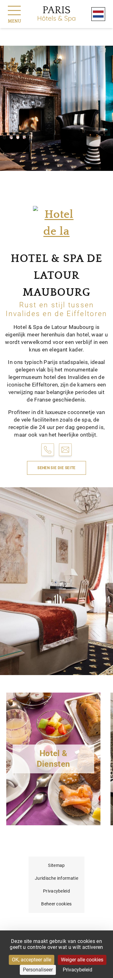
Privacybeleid (56, 891)
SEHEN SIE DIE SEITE (56, 468)
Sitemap (56, 865)
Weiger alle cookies (82, 960)
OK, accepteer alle (31, 960)
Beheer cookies (56, 903)
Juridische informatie (56, 878)
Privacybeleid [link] (77, 970)
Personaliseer (38, 970)
